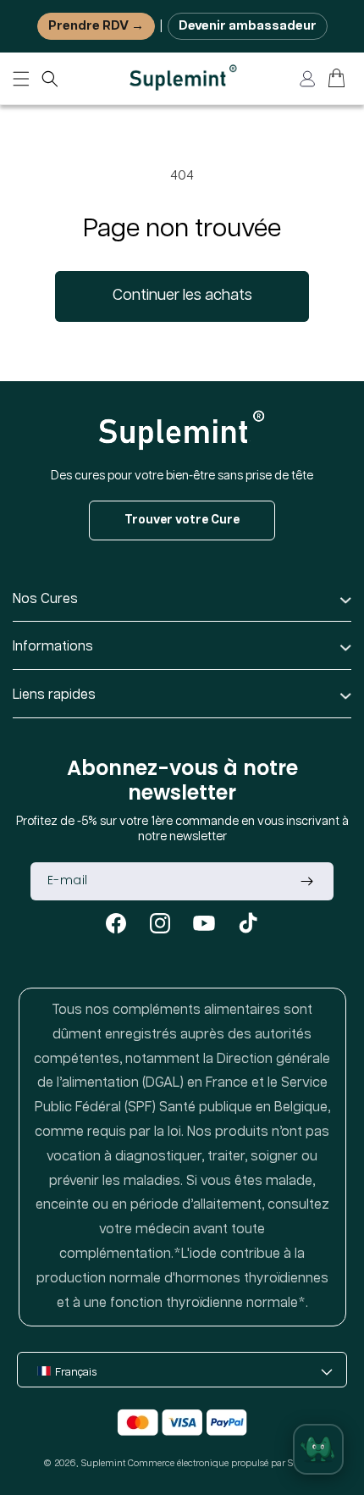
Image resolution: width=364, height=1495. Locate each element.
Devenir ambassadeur (248, 25)
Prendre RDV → (96, 25)
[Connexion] (307, 78)
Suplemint (103, 1463)
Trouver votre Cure (182, 520)
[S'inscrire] (306, 881)
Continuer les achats (182, 295)
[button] (50, 78)
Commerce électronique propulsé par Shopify (224, 1463)
